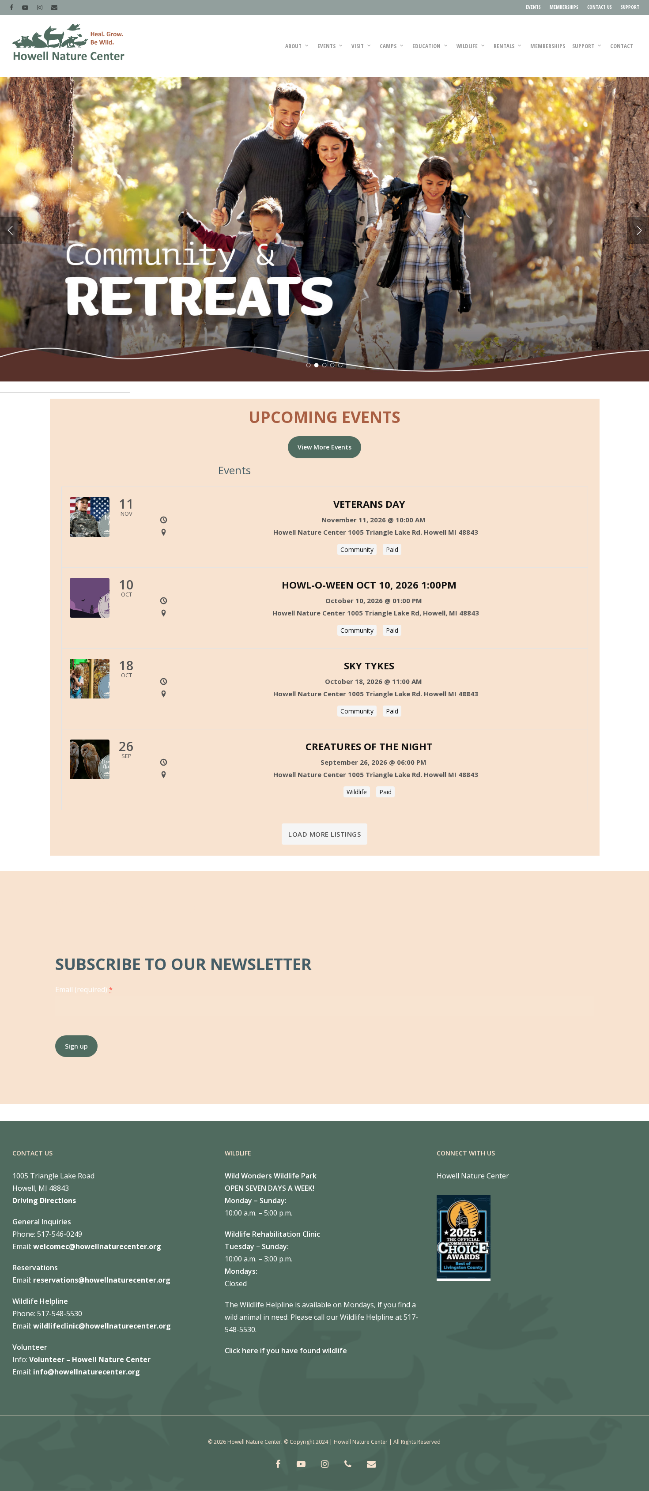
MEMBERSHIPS (564, 7)
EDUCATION (426, 46)
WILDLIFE (467, 46)
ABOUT (293, 46)
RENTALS (504, 46)
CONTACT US (599, 7)
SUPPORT (630, 7)
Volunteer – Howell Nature (76, 1359)
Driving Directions (44, 1200)
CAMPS (388, 46)
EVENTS (533, 7)
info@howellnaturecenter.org (86, 1372)
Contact (621, 46)
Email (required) (84, 989)
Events (326, 46)
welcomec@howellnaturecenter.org (97, 1246)
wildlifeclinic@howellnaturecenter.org (102, 1326)
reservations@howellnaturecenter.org (101, 1280)
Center (137, 1359)
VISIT (357, 46)
